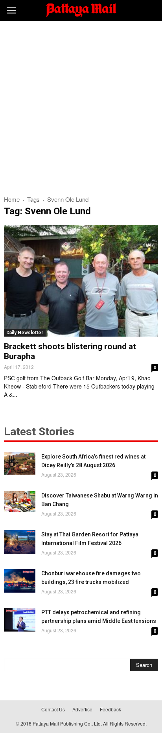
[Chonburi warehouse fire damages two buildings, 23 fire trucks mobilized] (19, 581)
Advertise (82, 709)
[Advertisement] (81, 106)
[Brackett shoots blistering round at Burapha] (81, 281)
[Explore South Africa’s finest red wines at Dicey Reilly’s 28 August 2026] (19, 463)
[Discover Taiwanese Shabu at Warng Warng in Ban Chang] (19, 501)
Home (12, 199)
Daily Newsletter (24, 332)
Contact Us (53, 709)
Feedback (110, 709)
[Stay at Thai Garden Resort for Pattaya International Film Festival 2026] (19, 542)
